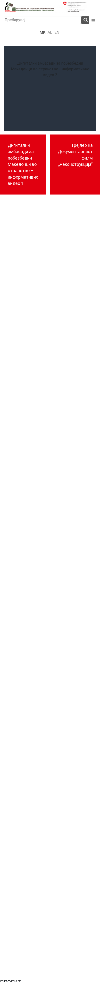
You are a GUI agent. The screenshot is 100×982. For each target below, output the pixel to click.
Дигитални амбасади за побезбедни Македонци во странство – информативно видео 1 (23, 164)
